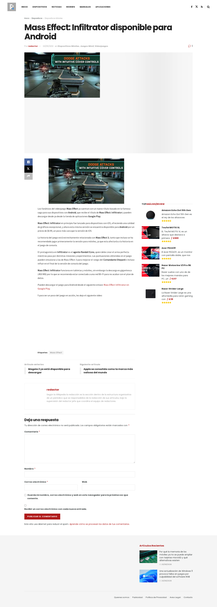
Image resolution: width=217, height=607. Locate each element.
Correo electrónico (36, 481)
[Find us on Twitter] (196, 7)
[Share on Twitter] (28, 169)
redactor (33, 46)
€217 (174, 278)
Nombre (30, 468)
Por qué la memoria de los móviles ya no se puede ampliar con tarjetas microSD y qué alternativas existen (175, 556)
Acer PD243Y (169, 248)
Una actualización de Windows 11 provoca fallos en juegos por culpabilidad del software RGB (176, 574)
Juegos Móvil (87, 46)
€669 (175, 238)
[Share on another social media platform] (28, 176)
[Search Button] (208, 7)
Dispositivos (39, 6)
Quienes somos (121, 597)
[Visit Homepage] (11, 7)
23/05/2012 (48, 46)
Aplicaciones (103, 6)
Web (84, 481)
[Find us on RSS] (202, 7)
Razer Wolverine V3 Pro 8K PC (176, 267)
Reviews (70, 6)
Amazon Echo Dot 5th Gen (176, 210)
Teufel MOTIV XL (171, 227)
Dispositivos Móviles (54, 18)
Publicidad (137, 597)
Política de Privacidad (156, 597)
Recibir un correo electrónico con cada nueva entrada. (55, 509)
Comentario (32, 431)
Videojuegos (101, 46)
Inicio (24, 6)
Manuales (85, 6)
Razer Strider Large (172, 288)
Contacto (188, 597)
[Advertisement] (167, 176)
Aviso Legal (175, 597)
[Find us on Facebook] (191, 7)
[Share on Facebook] (28, 162)
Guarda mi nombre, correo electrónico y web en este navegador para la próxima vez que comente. (77, 497)
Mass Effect (56, 352)
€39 (171, 299)
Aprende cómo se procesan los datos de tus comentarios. (100, 524)
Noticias (57, 6)
